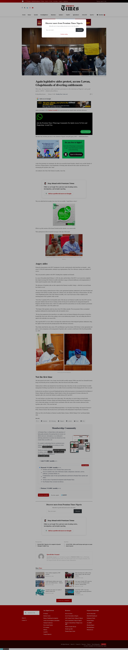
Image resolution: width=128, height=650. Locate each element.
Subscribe (79, 30)
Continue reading (64, 34)
